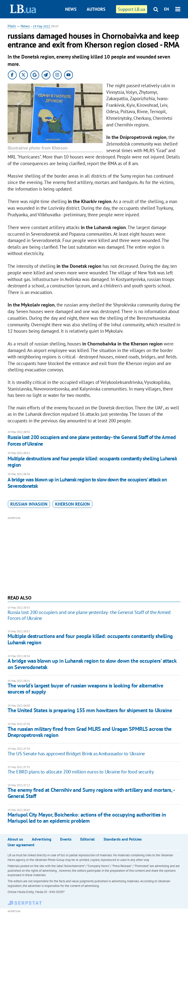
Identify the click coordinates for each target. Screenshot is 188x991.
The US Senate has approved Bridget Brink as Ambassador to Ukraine (76, 753)
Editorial (87, 839)
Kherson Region (72, 504)
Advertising (41, 839)
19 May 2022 (41, 26)
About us (15, 839)
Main (12, 26)
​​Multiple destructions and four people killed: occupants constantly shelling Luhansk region (92, 461)
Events (65, 839)
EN (166, 9)
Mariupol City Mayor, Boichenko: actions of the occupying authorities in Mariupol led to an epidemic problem (87, 817)
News (71, 9)
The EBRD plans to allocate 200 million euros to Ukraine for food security (81, 772)
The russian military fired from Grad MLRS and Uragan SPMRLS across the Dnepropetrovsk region (90, 731)
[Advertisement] (94, 555)
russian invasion (28, 504)
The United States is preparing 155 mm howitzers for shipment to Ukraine (90, 710)
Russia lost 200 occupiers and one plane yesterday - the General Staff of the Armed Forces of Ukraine (92, 440)
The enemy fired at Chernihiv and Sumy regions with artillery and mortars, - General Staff (91, 792)
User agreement (21, 844)
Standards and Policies (123, 839)
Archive (98, 27)
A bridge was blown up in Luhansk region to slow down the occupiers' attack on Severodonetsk (87, 482)
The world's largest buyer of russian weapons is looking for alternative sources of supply (85, 688)
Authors (96, 9)
